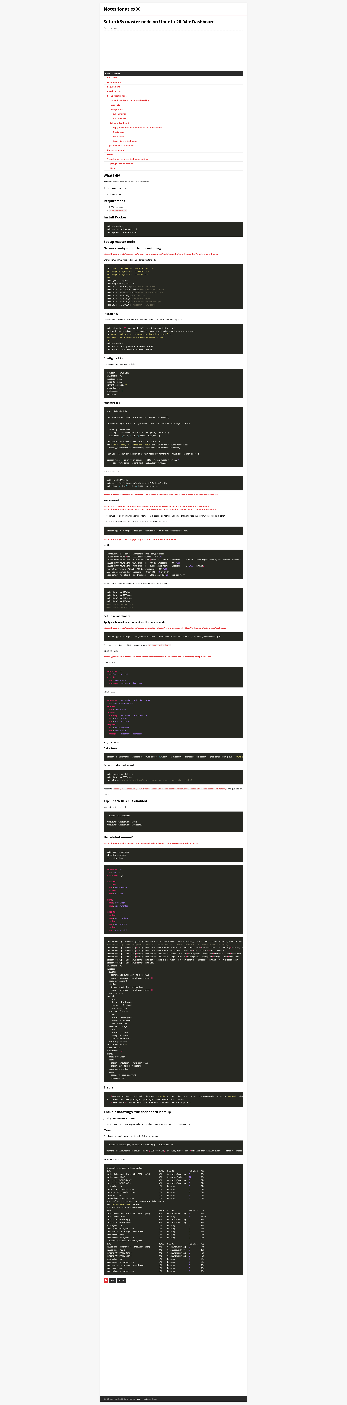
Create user (118, 132)
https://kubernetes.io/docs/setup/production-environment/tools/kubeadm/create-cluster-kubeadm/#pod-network (161, 494)
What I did (112, 77)
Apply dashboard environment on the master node (137, 127)
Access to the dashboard (125, 141)
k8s (112, 1280)
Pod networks (119, 118)
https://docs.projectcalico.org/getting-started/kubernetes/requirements (140, 539)
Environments (114, 82)
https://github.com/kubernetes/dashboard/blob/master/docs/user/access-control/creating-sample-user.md (157, 656)
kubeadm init (119, 114)
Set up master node (117, 96)
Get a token (118, 136)
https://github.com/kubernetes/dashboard (205, 628)
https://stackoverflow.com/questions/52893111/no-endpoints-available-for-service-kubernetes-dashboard (156, 506)
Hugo (138, 1399)
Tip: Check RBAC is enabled (120, 145)
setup (121, 1280)
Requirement (113, 86)
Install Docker (114, 91)
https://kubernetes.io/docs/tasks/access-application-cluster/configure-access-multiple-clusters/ (152, 843)
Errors (110, 154)
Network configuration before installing (129, 100)
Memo (113, 168)
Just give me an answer (121, 163)
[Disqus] (173, 1358)
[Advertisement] (173, 52)
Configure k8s (116, 109)
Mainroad (147, 1399)
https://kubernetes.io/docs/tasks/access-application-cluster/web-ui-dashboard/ (143, 628)
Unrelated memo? (116, 150)
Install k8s (115, 105)
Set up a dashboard (119, 123)
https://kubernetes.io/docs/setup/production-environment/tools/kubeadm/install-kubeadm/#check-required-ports (161, 254)
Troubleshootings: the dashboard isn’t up (127, 159)
